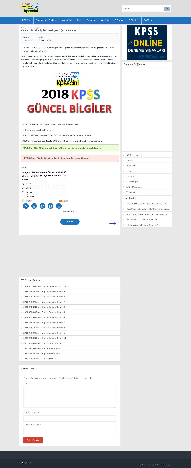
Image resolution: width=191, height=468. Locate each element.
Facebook (150, 465)
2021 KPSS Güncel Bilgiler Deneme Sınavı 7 (44, 302)
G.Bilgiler (119, 20)
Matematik (66, 20)
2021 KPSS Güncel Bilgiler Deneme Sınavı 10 (44, 286)
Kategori (27, 37)
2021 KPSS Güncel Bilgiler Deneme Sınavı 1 (44, 333)
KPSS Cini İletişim (162, 465)
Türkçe (52, 20)
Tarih (79, 20)
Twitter (141, 465)
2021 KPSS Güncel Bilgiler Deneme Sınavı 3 (44, 322)
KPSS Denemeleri (134, 155)
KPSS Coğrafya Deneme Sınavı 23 (142, 225)
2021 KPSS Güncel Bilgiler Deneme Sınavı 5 (44, 312)
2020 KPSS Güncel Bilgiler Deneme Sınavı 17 (44, 343)
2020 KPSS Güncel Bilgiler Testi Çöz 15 (42, 353)
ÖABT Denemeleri (134, 187)
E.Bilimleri (133, 20)
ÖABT (146, 20)
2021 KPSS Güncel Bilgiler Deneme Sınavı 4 (44, 317)
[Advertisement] (69, 255)
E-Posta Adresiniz (32, 425)
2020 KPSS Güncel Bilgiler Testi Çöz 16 (42, 348)
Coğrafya (91, 20)
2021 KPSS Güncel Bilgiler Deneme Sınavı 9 (44, 291)
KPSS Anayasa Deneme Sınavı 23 (142, 219)
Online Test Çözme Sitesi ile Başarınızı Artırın (147, 203)
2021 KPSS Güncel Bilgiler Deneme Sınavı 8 (44, 297)
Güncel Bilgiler (29, 41)
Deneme (39, 20)
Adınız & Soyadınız (32, 412)
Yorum (26, 384)
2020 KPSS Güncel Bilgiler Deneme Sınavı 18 (44, 338)
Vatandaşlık (131, 192)
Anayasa (105, 20)
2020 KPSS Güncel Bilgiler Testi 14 (39, 359)
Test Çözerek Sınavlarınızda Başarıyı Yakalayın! (148, 209)
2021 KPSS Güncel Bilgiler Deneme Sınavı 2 (44, 328)
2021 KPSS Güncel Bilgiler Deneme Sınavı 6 (44, 307)
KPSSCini (25, 20)
